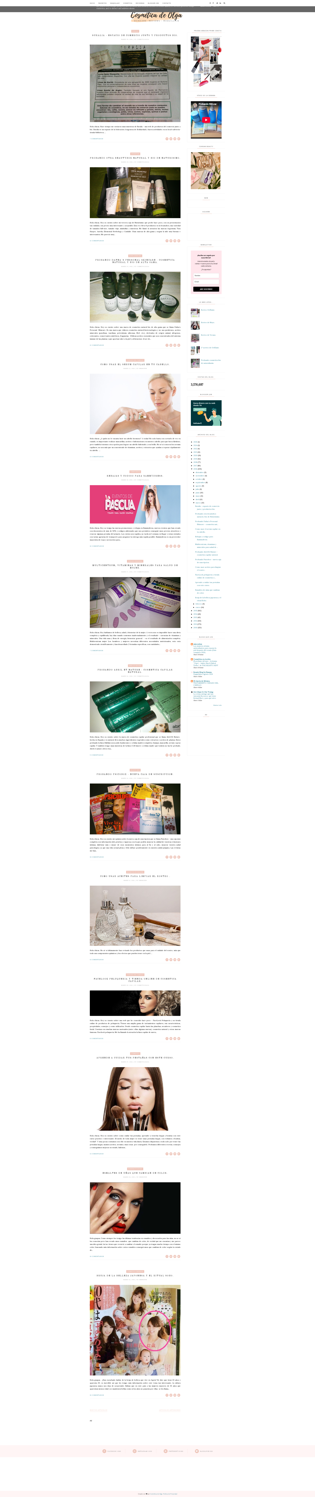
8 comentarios (96, 1038)
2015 (195, 611)
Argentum (135, 154)
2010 (195, 627)
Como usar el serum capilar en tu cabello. (135, 365)
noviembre (200, 476)
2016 (195, 469)
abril (197, 499)
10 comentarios (97, 546)
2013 (195, 617)
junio (198, 493)
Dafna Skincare (135, 256)
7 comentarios (96, 139)
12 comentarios (97, 241)
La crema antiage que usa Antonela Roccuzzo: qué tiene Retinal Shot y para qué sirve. (204, 696)
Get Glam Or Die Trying (203, 692)
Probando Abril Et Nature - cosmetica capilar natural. (135, 671)
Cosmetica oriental (135, 1271)
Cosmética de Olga (156, 1494)
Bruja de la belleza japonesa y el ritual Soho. (135, 1276)
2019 (195, 459)
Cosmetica (127, 3)
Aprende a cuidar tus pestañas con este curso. (135, 1058)
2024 (195, 445)
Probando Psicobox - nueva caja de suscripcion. (135, 774)
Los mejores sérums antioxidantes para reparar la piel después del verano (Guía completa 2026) (204, 649)
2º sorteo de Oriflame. (210, 348)
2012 (195, 621)
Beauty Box (135, 770)
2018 (195, 462)
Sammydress (135, 471)
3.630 (145, 1451)
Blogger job (153, 3)
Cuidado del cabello (135, 360)
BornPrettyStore (135, 1169)
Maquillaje (115, 3)
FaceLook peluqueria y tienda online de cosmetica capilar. (135, 980)
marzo (198, 503)
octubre (199, 479)
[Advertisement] (135, 1433)
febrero (199, 604)
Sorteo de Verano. (208, 335)
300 (206, 1451)
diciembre (200, 472)
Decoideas (140, 3)
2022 (195, 449)
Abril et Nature (135, 665)
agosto (198, 486)
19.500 (176, 1451)
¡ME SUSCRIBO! (206, 289)
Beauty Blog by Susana (202, 672)
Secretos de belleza (135, 872)
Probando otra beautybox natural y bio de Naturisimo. (135, 158)
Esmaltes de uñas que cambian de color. (135, 1173)
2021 (195, 452)
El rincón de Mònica (201, 681)
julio (197, 489)
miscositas (197, 644)
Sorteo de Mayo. (208, 322)
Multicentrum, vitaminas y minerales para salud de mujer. (135, 567)
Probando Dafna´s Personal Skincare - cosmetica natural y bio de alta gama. (135, 261)
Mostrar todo (217, 705)
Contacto (166, 3)
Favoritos (102, 3)
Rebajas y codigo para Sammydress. (135, 476)
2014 (195, 614)
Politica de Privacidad (170, 1494)
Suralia (135, 31)
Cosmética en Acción (201, 659)
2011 (195, 624)
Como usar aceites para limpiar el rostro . (135, 876)
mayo (198, 496)
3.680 (114, 1451)
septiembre (200, 482)
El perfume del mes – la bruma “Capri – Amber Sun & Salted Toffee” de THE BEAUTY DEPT (205, 663)
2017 (195, 466)
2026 (195, 442)
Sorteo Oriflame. (208, 310)
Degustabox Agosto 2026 (203, 674)
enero (198, 607)
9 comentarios (96, 755)
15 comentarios (97, 857)
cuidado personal (135, 561)
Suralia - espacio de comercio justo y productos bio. (135, 35)
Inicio (92, 3)
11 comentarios (96, 457)
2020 (195, 455)
